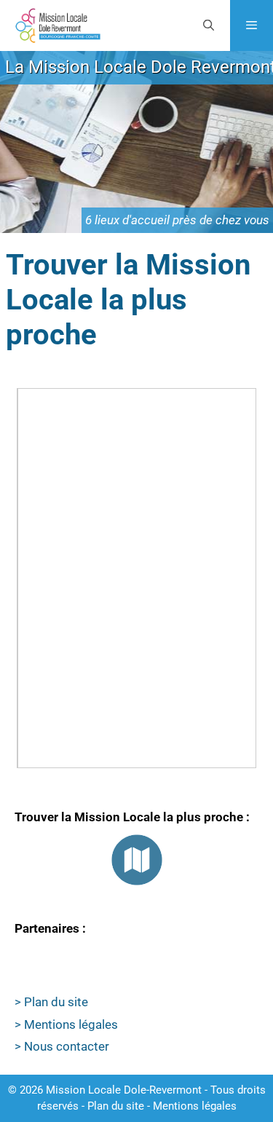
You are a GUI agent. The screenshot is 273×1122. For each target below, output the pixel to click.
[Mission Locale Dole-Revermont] (57, 25)
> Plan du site (51, 1002)
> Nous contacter (62, 1046)
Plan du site (115, 1106)
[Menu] (251, 25)
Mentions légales (195, 1106)
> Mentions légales (66, 1024)
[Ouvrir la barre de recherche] (207, 25)
